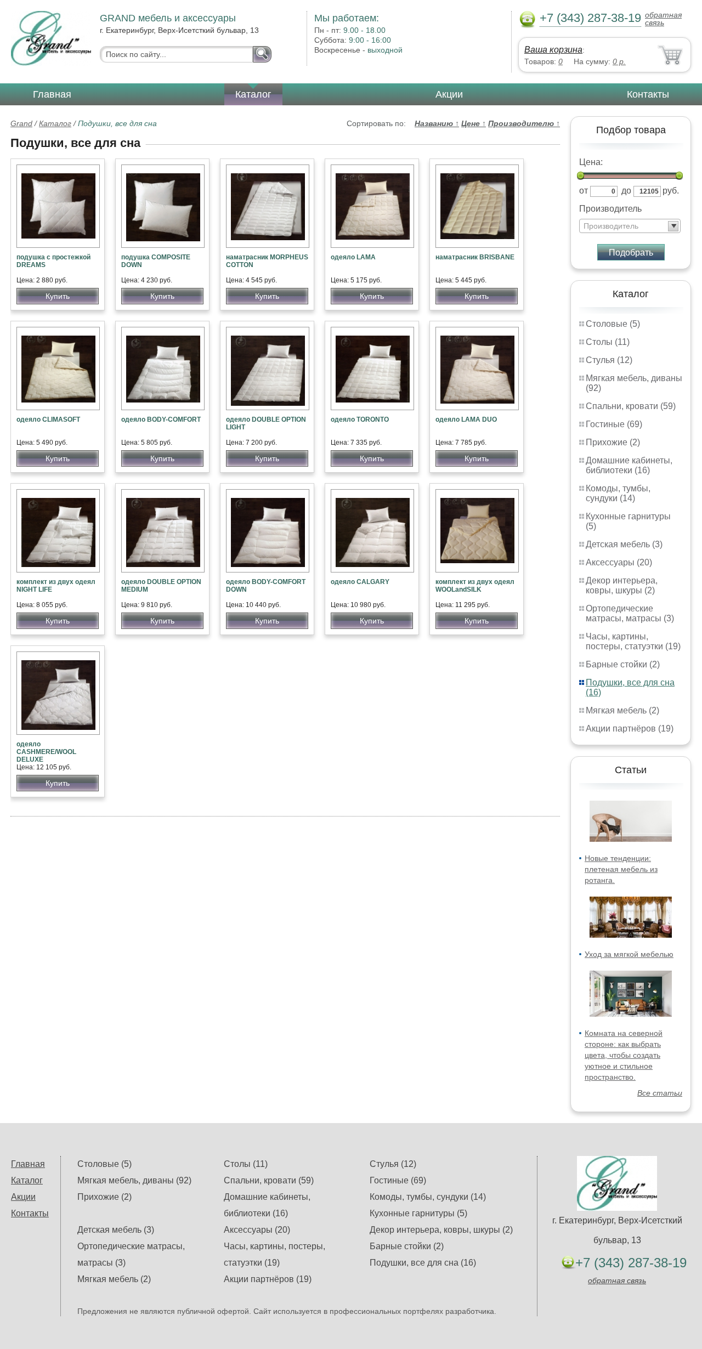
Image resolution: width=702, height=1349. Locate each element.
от (583, 190)
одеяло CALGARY (360, 582)
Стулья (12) (609, 360)
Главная (52, 94)
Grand (21, 123)
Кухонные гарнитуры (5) (418, 1213)
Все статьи (659, 1093)
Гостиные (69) (614, 424)
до (626, 190)
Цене (473, 123)
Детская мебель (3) (624, 544)
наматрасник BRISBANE (474, 257)
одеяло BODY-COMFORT (161, 419)
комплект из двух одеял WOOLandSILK (474, 585)
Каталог (253, 94)
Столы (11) (608, 342)
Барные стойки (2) (623, 664)
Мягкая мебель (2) (622, 710)
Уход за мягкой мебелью (629, 954)
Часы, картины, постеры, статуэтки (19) (633, 641)
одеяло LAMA (353, 257)
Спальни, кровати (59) (631, 406)
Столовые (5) (613, 323)
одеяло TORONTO (360, 419)
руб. (671, 190)
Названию (437, 123)
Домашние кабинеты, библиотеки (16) (629, 465)
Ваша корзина (553, 49)
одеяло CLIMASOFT (48, 419)
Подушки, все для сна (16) (423, 1262)
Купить (58, 296)
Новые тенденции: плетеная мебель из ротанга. (621, 869)
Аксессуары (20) (619, 562)
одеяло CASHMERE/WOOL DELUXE (46, 751)
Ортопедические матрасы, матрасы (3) (630, 613)
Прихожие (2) (613, 442)
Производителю (524, 123)
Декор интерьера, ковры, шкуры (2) (622, 585)
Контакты (648, 94)
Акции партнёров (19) (629, 728)
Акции (449, 94)
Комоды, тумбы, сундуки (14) (618, 493)
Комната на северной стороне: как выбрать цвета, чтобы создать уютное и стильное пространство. (624, 1055)
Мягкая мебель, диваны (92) (134, 1180)
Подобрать (631, 252)
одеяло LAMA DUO (466, 419)
